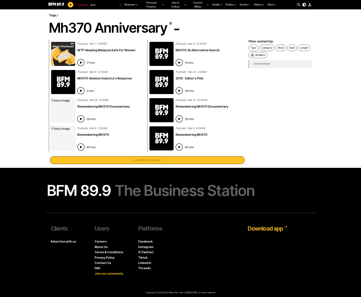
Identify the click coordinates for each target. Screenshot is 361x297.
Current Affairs (197, 4)
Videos (258, 4)
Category (267, 47)
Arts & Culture (175, 4)
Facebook (145, 241)
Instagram (145, 247)
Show (281, 47)
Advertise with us (63, 241)
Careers (101, 241)
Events (244, 4)
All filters (260, 55)
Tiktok (143, 257)
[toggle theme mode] (304, 4)
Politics (230, 4)
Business (129, 4)
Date (292, 47)
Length (304, 47)
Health (216, 4)
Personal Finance (151, 4)
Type (253, 47)
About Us (101, 247)
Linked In (144, 263)
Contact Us (103, 263)
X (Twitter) (145, 252)
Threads (144, 268)
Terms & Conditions (109, 252)
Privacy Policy (105, 257)
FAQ (97, 268)
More (271, 4)
